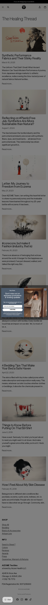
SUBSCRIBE (12, 309)
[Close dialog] (45, 289)
